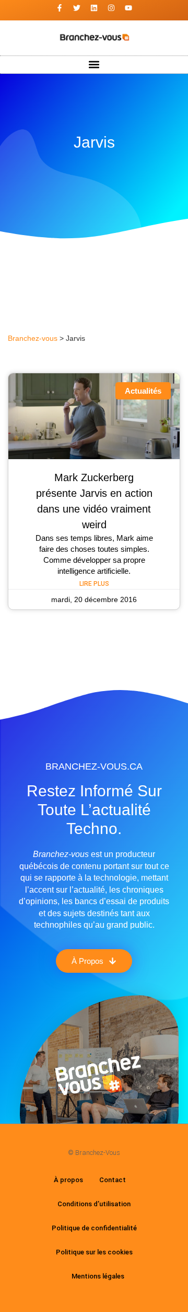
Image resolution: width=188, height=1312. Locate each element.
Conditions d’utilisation (94, 1204)
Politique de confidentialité (94, 1228)
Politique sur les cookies (94, 1252)
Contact (112, 1180)
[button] (94, 64)
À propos (68, 1180)
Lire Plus (94, 583)
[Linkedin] (94, 8)
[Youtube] (128, 8)
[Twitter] (76, 8)
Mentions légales (98, 1276)
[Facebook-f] (59, 8)
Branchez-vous (32, 338)
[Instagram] (111, 8)
